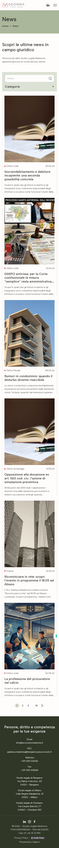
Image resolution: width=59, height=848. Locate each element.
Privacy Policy (21, 837)
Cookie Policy (38, 838)
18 (36, 705)
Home (5, 26)
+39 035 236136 (29, 761)
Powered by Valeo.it (29, 842)
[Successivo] (42, 705)
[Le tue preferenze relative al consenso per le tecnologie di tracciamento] (56, 636)
